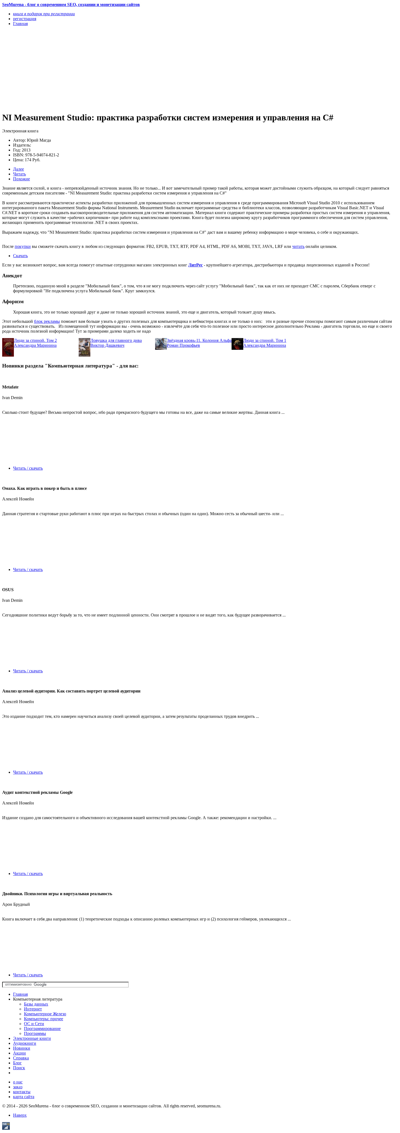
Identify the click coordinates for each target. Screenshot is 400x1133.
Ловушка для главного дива (116, 340)
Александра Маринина (35, 345)
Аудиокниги (24, 1043)
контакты (21, 1091)
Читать (19, 174)
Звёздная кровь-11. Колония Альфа (199, 340)
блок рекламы (47, 321)
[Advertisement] (140, 69)
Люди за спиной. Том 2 (35, 340)
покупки (23, 246)
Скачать (20, 255)
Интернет (33, 1009)
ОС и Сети (34, 1023)
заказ (17, 1087)
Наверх (20, 1115)
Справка (21, 1058)
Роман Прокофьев (183, 345)
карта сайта (23, 1096)
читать (298, 246)
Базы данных (36, 1004)
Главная (20, 994)
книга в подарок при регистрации (44, 13)
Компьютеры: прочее (43, 1018)
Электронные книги (32, 1038)
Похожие (21, 179)
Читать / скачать (28, 468)
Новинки (21, 1048)
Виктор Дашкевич (107, 345)
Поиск (19, 1067)
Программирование (42, 1028)
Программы (35, 1033)
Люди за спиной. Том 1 (264, 340)
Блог (17, 1063)
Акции (19, 1053)
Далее (18, 169)
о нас (18, 1082)
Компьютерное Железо (45, 1014)
